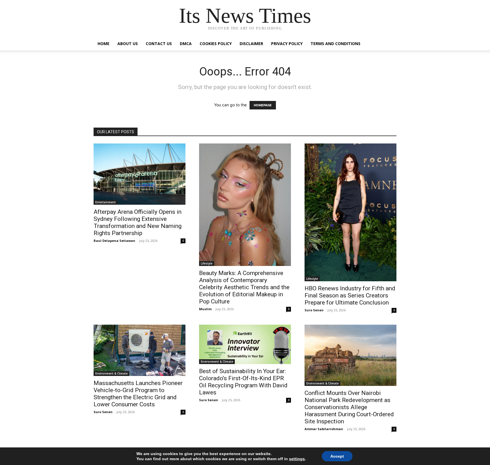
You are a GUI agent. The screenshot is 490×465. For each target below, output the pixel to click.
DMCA (186, 43)
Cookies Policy (216, 43)
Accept (337, 456)
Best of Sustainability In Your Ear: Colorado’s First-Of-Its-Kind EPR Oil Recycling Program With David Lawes (243, 382)
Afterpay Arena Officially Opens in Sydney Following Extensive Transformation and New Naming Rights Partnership (137, 222)
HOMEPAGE (263, 105)
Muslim (205, 309)
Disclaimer (251, 43)
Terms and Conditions (335, 43)
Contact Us (159, 43)
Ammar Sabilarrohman (324, 429)
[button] (389, 44)
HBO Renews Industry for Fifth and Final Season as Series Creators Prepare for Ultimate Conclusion (350, 295)
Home (103, 43)
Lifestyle (206, 263)
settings (297, 458)
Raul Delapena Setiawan (114, 240)
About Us (127, 43)
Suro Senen (314, 310)
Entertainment (105, 202)
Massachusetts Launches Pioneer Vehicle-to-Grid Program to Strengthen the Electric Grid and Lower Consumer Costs (138, 394)
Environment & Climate (111, 373)
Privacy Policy (287, 43)
